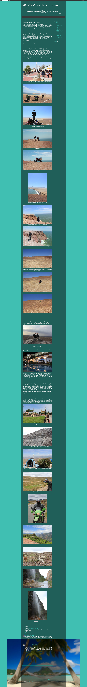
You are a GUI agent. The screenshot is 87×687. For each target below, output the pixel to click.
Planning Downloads (50, 16)
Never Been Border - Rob (59, 30)
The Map (28, 16)
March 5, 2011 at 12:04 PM (33, 635)
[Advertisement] (37, 672)
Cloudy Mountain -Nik (59, 31)
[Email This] (34, 621)
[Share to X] (36, 621)
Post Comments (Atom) (30, 681)
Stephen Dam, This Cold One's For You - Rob (59, 25)
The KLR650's (42, 16)
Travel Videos (58, 16)
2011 (56, 21)
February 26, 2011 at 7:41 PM (33, 628)
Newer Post (25, 679)
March (57, 22)
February (57, 23)
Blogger (49, 685)
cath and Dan (27, 635)
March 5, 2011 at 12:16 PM (33, 644)
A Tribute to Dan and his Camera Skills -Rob (59, 33)
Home (24, 16)
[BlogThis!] (35, 621)
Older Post (50, 679)
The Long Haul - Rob (59, 38)
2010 (56, 41)
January (57, 40)
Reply (26, 632)
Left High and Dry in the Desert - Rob (59, 29)
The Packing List (35, 16)
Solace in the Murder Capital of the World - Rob (60, 37)
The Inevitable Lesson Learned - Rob (59, 35)
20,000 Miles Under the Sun (41, 5)
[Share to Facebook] (37, 621)
